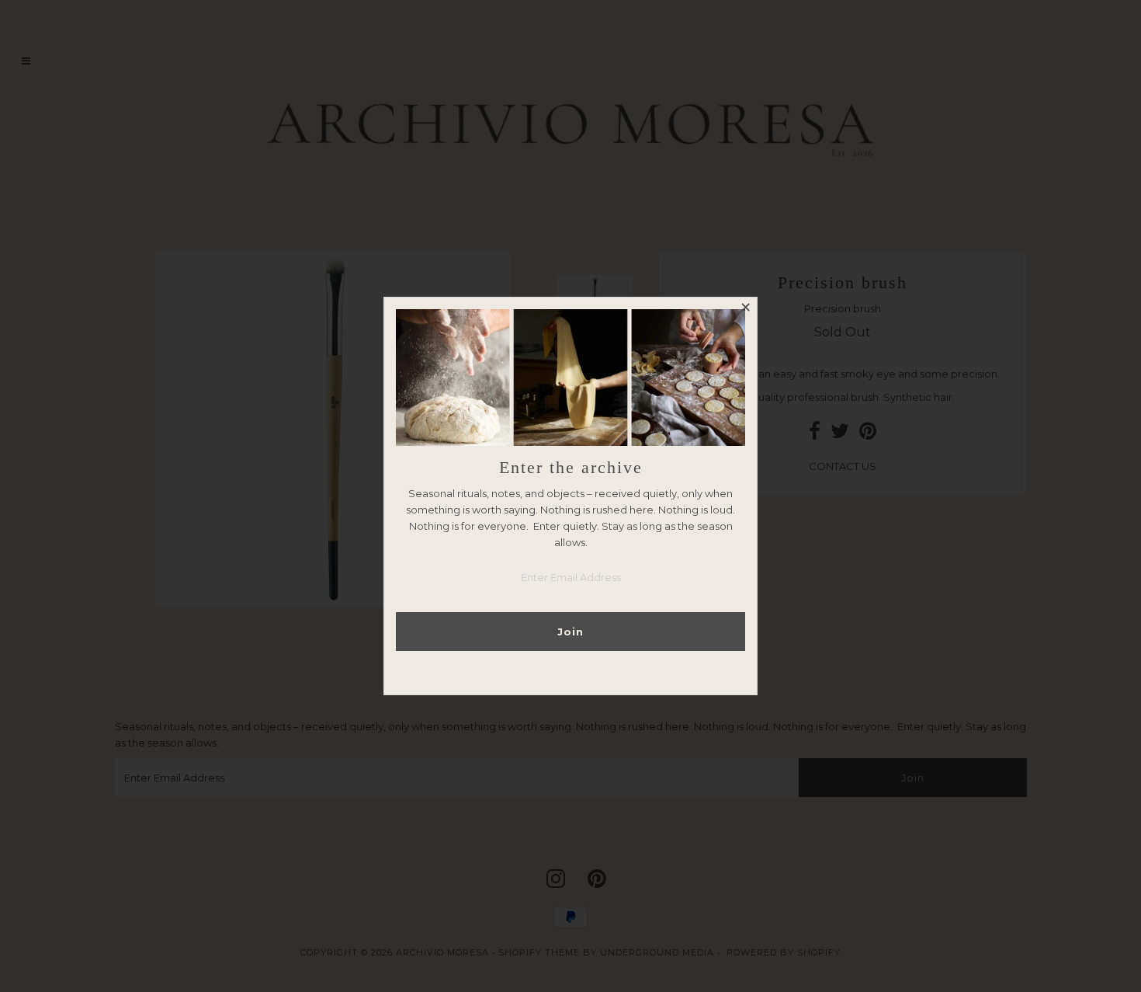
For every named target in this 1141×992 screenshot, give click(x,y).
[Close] (745, 309)
